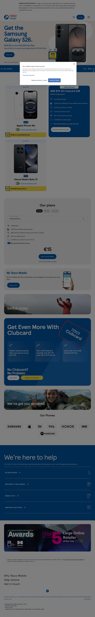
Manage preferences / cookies (39, 80)
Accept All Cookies (54, 80)
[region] (48, 73)
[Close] (74, 64)
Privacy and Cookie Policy (29, 75)
